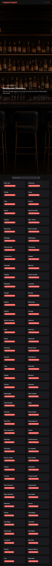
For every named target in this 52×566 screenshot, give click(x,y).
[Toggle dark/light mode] (45, 2)
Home (4, 85)
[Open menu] (48, 2)
